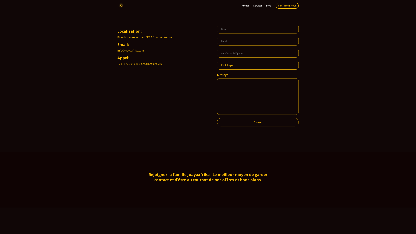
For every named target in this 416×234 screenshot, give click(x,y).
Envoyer (258, 122)
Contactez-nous (287, 5)
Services (257, 5)
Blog (268, 5)
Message (222, 75)
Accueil (245, 5)
